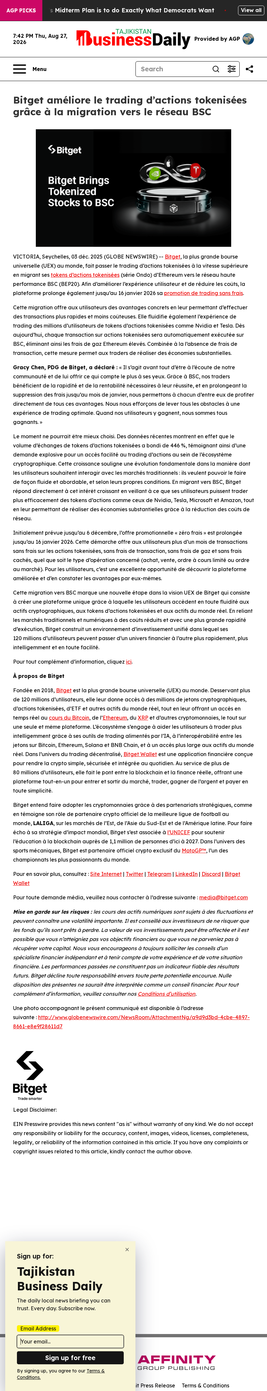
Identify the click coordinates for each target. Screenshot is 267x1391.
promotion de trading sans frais (203, 293)
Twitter (134, 874)
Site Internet (106, 874)
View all (251, 10)
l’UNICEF (178, 832)
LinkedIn (186, 874)
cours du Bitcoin (69, 717)
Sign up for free (70, 1358)
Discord (211, 874)
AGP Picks (21, 10)
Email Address (38, 1328)
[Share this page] (249, 69)
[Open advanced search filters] (231, 69)
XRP (143, 717)
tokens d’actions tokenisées (85, 275)
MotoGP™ (194, 850)
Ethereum (115, 717)
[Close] (127, 1249)
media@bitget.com (223, 897)
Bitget (172, 256)
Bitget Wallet (140, 754)
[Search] (216, 69)
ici (129, 661)
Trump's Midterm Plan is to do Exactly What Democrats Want (121, 10)
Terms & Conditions (205, 1385)
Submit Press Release (148, 1385)
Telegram (159, 874)
